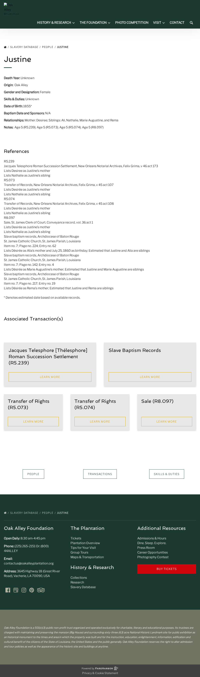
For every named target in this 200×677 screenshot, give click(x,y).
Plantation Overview (85, 543)
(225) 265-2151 (24, 546)
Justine (63, 47)
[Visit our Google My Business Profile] (15, 590)
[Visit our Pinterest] (31, 590)
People (48, 47)
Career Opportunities (152, 552)
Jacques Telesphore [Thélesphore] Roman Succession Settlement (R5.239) (48, 356)
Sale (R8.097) (157, 401)
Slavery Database (24, 47)
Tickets (76, 538)
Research (77, 582)
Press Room (146, 548)
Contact (177, 22)
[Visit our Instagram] (23, 590)
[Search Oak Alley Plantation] (191, 22)
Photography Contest (153, 557)
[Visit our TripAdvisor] (41, 590)
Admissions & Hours (151, 538)
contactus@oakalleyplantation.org (29, 563)
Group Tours (79, 552)
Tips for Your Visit (83, 548)
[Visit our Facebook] (7, 590)
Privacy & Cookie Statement (100, 673)
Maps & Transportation (87, 557)
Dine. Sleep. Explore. (151, 543)
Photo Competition (131, 22)
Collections (79, 578)
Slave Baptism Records (135, 350)
